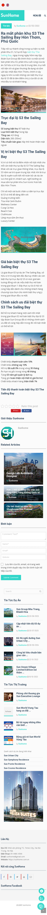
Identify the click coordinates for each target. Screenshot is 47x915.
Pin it (16, 410)
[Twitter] (17, 877)
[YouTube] (24, 877)
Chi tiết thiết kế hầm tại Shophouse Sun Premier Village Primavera (20, 509)
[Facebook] (4, 877)
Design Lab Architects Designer (20, 475)
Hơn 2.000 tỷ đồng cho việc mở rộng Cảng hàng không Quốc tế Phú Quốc (23, 492)
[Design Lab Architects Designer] (23, 469)
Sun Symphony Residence (16, 759)
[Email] (30, 877)
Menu (36, 15)
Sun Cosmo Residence (15, 768)
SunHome (10, 15)
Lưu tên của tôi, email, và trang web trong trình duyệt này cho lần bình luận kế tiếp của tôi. (21, 567)
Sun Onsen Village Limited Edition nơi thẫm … (26, 670)
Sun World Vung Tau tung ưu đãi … (27, 709)
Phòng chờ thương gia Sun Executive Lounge (28, 695)
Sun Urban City (11, 755)
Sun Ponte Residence (14, 764)
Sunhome (21, 25)
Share (27, 410)
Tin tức (6, 26)
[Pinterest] (10, 877)
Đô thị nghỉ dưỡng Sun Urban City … (28, 639)
